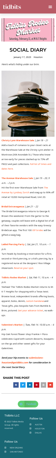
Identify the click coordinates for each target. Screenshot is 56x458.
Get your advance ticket (30, 310)
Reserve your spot (23, 267)
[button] (50, 7)
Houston (38, 57)
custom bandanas (35, 300)
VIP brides (37, 230)
